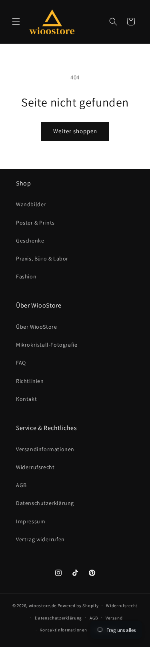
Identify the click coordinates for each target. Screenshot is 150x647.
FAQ (21, 362)
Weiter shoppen (75, 131)
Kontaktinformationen (63, 630)
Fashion (26, 276)
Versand (114, 618)
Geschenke (30, 240)
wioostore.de (42, 605)
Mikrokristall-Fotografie (46, 344)
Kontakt (26, 398)
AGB (21, 485)
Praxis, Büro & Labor (42, 258)
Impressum (30, 521)
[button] (16, 21)
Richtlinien (30, 381)
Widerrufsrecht (35, 467)
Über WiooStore (36, 326)
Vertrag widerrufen (40, 539)
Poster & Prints (35, 222)
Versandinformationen (45, 449)
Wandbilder (31, 204)
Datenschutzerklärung (45, 503)
